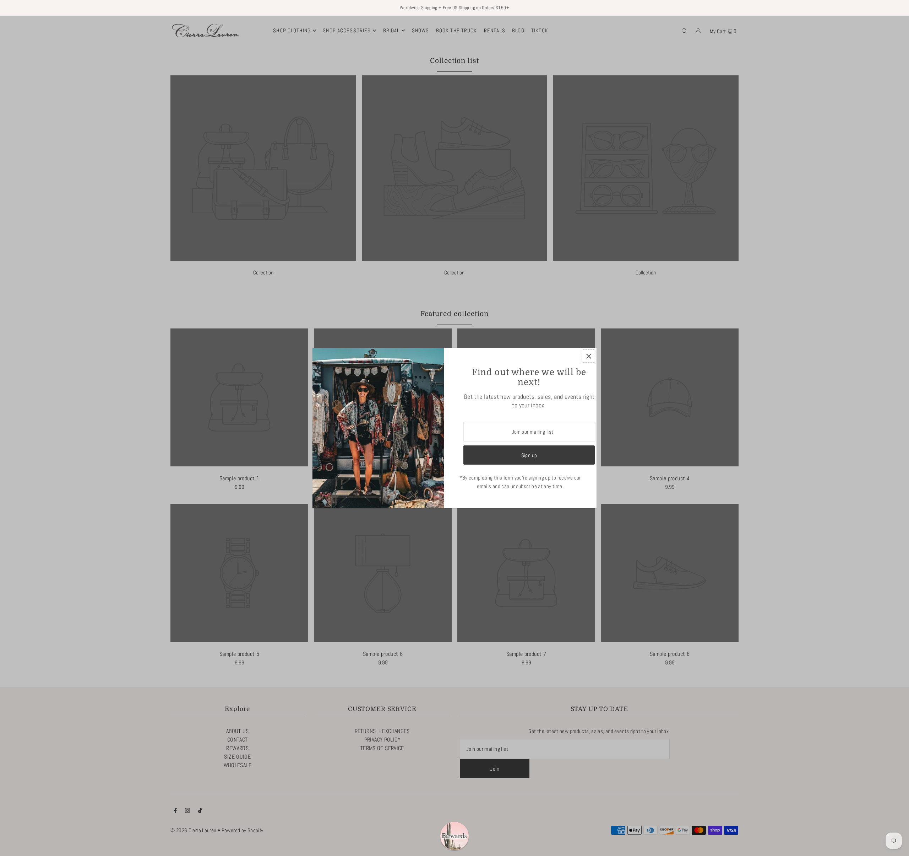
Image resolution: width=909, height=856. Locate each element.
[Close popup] (588, 356)
